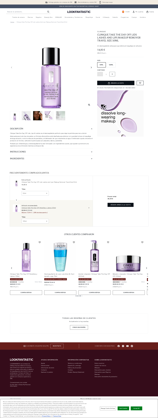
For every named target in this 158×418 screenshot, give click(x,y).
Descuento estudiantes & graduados (106, 376)
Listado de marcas (100, 365)
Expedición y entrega (74, 365)
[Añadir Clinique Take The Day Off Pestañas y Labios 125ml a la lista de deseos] (39, 242)
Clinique (101, 32)
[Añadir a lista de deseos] (140, 83)
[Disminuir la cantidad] (100, 74)
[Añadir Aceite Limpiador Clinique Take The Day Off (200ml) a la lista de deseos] (108, 242)
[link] (137, 12)
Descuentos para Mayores (103, 372)
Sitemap (97, 374)
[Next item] (146, 268)
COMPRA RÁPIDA (26, 292)
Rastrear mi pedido (47, 372)
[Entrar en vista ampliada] (89, 105)
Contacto (44, 370)
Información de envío (47, 368)
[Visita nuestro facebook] (118, 346)
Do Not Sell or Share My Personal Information (20, 385)
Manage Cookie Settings (108, 408)
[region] (79, 408)
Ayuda (43, 363)
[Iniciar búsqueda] (48, 12)
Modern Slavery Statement (76, 372)
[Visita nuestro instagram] (123, 346)
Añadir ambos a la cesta (120, 205)
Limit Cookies (123, 408)
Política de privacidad (74, 368)
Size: (99, 60)
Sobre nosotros (99, 363)
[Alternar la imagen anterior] (11, 67)
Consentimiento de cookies (18, 382)
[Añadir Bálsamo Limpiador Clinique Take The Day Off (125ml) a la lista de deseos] (142, 242)
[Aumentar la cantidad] (112, 74)
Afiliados (97, 368)
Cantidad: (101, 70)
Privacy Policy (46, 416)
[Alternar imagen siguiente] (91, 67)
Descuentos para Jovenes (103, 370)
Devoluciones (45, 365)
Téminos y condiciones (75, 363)
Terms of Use (57, 416)
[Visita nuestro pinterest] (132, 346)
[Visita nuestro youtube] (127, 346)
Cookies (70, 370)
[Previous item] (11, 268)
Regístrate (57, 346)
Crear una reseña (79, 327)
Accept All (136, 408)
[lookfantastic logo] (78, 12)
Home (12, 22)
